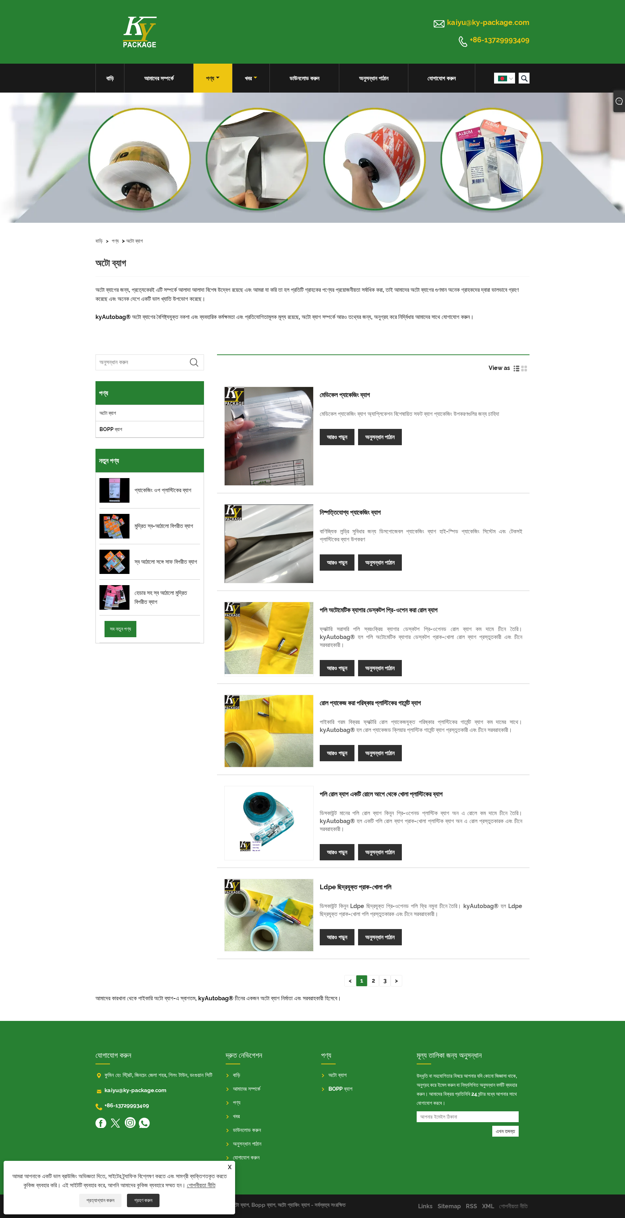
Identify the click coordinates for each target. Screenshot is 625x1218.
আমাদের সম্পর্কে (159, 78)
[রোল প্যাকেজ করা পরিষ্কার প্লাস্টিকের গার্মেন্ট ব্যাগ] (269, 731)
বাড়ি (110, 78)
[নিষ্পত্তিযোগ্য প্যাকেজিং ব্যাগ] (269, 543)
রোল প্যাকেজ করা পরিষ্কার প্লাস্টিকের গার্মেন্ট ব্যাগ (370, 703)
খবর (248, 78)
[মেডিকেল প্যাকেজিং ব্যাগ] (269, 436)
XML (488, 1206)
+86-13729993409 (500, 40)
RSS (471, 1206)
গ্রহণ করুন (143, 1200)
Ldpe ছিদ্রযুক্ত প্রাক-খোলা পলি (355, 887)
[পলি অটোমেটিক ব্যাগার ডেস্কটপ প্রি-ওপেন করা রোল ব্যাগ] (269, 638)
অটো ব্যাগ (134, 241)
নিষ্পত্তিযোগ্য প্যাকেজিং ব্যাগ (350, 512)
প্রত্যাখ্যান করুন (100, 1200)
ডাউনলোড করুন (304, 78)
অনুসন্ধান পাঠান (373, 78)
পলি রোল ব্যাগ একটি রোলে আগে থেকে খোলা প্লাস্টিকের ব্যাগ (381, 794)
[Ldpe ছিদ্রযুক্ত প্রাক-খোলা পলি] (269, 915)
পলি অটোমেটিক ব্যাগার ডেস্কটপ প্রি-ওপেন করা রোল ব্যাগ (379, 610)
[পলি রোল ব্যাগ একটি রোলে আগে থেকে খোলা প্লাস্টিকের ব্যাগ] (269, 822)
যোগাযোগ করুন (442, 78)
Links (425, 1206)
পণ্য (210, 78)
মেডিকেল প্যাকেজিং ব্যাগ (345, 395)
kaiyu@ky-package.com (488, 22)
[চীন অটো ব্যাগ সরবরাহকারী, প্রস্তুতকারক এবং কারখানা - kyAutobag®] (139, 32)
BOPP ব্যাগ (110, 429)
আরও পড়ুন (337, 437)
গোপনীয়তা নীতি (201, 1185)
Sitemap (449, 1206)
